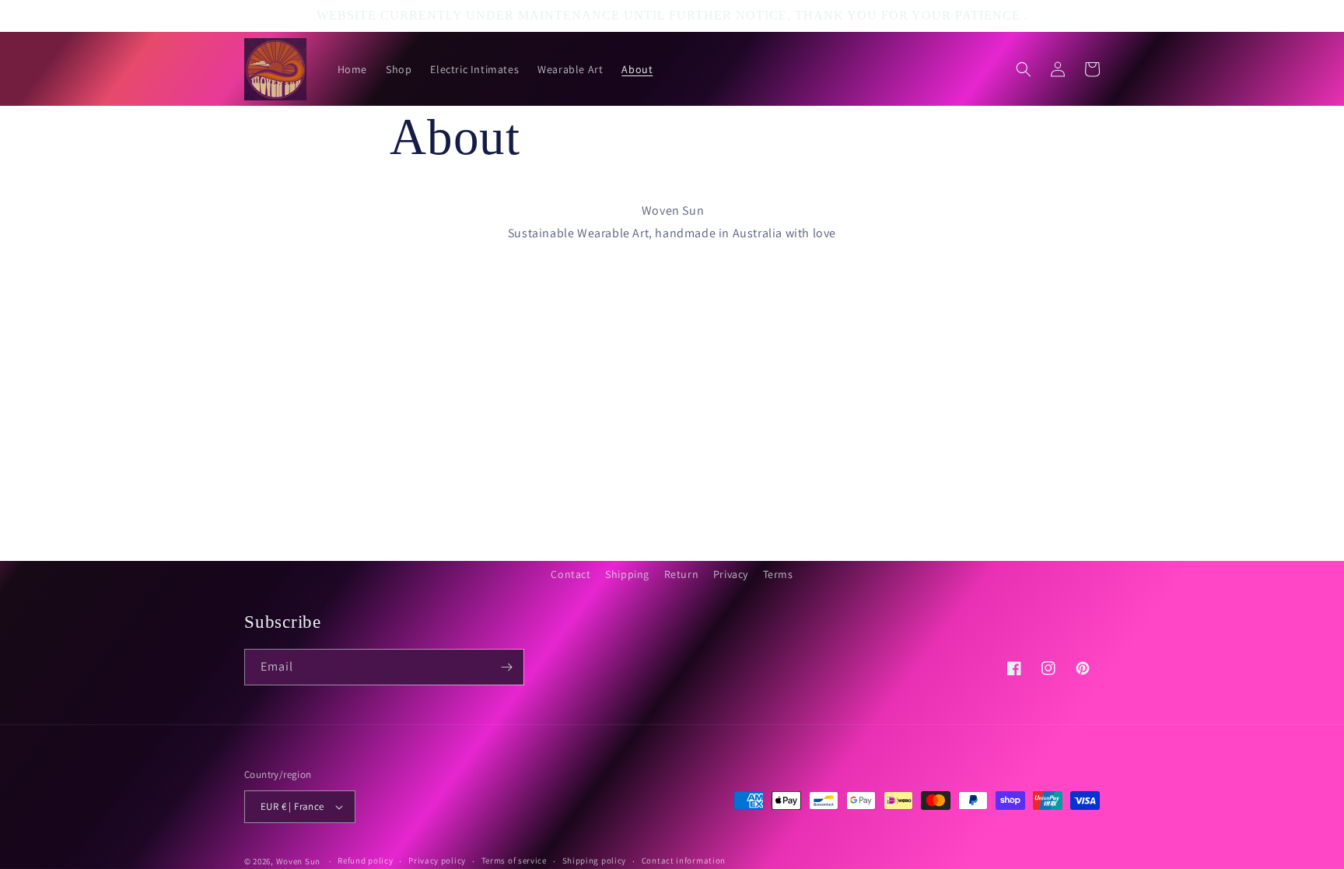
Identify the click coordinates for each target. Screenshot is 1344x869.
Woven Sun (298, 861)
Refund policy (365, 860)
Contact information (684, 860)
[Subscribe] (506, 667)
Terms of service (514, 860)
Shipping (627, 574)
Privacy (730, 574)
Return (681, 574)
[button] (1023, 69)
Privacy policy (437, 860)
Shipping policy (594, 860)
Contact (570, 574)
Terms (778, 574)
